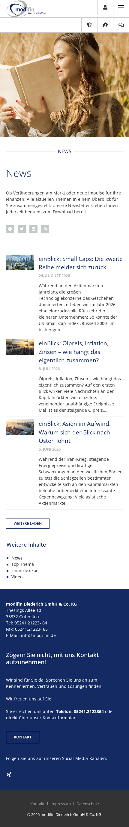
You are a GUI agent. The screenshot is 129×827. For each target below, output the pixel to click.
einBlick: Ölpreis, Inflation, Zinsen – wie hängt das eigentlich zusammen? (74, 351)
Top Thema (22, 564)
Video (16, 577)
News (16, 558)
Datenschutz (87, 803)
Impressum (60, 803)
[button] (10, 229)
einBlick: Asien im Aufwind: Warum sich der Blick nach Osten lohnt (75, 432)
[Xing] (9, 775)
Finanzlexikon (25, 570)
